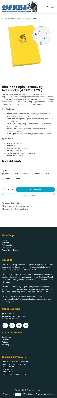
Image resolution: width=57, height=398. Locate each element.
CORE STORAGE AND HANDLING (15, 362)
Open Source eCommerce (42, 394)
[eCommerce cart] (47, 6)
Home (4, 240)
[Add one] (13, 189)
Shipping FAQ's (8, 345)
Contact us (9, 314)
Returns (5, 342)
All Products (7, 245)
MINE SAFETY (7, 369)
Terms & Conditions (10, 250)
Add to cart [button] (36, 190)
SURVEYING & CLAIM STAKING (14, 374)
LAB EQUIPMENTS (9, 367)
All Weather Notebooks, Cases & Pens (20, 19)
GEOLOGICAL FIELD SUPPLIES (14, 364)
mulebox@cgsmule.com (15, 316)
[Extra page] (25, 325)
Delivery (5, 340)
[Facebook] (5, 325)
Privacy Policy (7, 247)
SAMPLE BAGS (8, 372)
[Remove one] (4, 189)
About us (5, 242)
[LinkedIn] (19, 325)
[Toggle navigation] (52, 6)
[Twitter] (12, 325)
